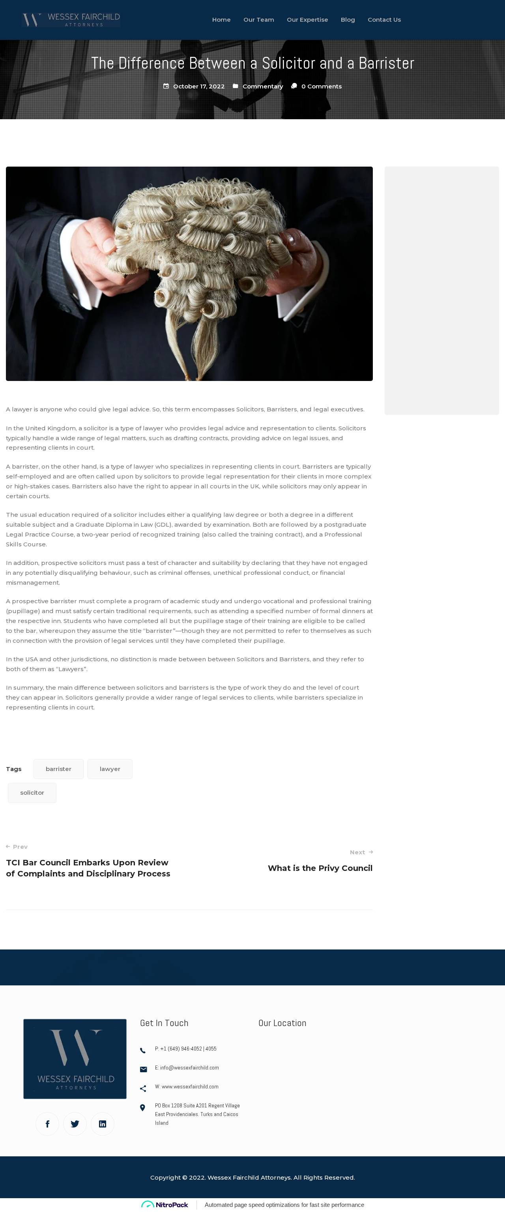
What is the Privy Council (320, 860)
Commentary (263, 86)
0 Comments (321, 86)
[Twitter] (75, 1124)
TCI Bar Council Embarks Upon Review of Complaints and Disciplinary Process (88, 860)
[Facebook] (47, 1124)
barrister (58, 769)
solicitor (32, 792)
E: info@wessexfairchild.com (187, 1067)
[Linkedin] (102, 1124)
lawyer (110, 769)
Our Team (420, 228)
